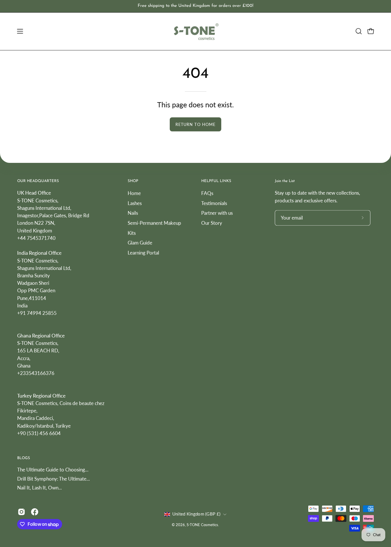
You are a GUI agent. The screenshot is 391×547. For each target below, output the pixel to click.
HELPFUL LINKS (216, 181)
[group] (195, 6)
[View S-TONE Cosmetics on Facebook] (34, 511)
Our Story (211, 223)
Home (134, 193)
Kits (132, 233)
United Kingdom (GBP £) (196, 514)
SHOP (133, 181)
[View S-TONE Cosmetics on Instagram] (21, 511)
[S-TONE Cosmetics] (195, 31)
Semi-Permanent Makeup (154, 223)
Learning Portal (143, 252)
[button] (359, 31)
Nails (133, 213)
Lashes (135, 203)
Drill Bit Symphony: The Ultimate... (53, 479)
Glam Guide (140, 243)
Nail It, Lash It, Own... (39, 488)
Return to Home (195, 124)
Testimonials (214, 203)
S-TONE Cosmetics (202, 525)
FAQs (207, 193)
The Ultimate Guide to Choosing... (52, 470)
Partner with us (217, 213)
